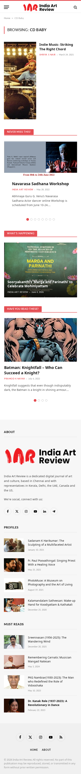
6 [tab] (46, 219)
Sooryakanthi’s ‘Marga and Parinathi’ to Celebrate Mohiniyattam (40, 284)
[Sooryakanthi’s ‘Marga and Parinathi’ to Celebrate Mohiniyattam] (40, 270)
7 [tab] (50, 219)
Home (7, 18)
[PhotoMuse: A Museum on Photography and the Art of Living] (14, 585)
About (46, 750)
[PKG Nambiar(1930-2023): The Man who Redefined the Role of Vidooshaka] (14, 682)
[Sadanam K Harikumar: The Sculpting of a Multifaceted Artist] (14, 545)
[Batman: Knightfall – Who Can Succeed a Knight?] (40, 340)
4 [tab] (39, 219)
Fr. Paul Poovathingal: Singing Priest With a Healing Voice (51, 562)
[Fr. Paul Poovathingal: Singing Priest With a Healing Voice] (14, 565)
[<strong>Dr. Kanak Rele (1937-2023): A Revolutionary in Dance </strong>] (14, 705)
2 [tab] (31, 219)
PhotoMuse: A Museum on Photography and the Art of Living (50, 582)
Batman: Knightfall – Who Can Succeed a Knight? (33, 370)
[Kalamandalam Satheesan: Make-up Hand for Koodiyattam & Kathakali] (14, 605)
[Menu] (6, 7)
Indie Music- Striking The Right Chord (56, 46)
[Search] (75, 7)
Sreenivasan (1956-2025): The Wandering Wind (47, 639)
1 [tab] (27, 219)
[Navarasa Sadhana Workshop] (40, 163)
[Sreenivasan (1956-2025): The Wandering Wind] (14, 642)
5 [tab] (42, 219)
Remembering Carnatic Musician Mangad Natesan (49, 659)
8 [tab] (54, 219)
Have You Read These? (23, 309)
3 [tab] (35, 219)
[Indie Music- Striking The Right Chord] (20, 80)
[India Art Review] (40, 7)
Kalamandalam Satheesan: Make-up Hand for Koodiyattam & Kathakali (51, 602)
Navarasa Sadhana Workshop (40, 183)
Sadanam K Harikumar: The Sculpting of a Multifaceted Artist (50, 542)
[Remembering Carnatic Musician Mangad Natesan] (14, 662)
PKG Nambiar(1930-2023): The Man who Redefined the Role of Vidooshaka (51, 681)
